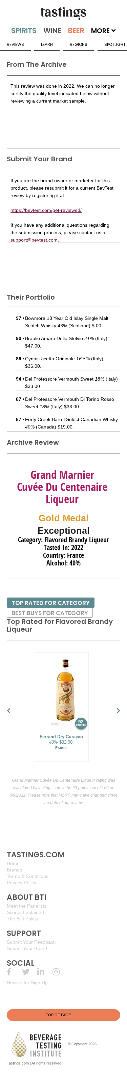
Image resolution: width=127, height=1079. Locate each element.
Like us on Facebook (14, 972)
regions (78, 44)
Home (13, 863)
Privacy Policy (21, 882)
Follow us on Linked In (44, 972)
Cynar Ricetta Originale (57, 358)
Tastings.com (18, 1063)
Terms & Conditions (27, 876)
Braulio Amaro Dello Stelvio (59, 338)
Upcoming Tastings (60, 972)
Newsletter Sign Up (27, 982)
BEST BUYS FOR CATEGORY (50, 613)
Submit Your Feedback (31, 942)
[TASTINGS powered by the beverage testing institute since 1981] (63, 13)
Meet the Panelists (26, 906)
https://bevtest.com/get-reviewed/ (46, 210)
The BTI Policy (22, 918)
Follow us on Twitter (29, 972)
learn (47, 44)
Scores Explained (25, 912)
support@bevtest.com (34, 240)
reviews (15, 44)
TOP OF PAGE (58, 1015)
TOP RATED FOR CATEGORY (51, 603)
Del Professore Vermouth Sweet (64, 379)
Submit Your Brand (27, 948)
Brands (14, 870)
